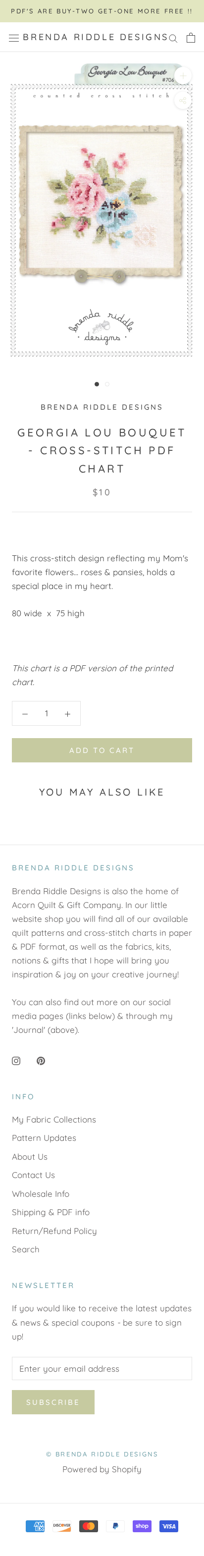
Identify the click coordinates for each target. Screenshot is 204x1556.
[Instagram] (16, 1060)
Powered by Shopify (102, 1469)
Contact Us (33, 1175)
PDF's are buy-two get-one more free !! (102, 11)
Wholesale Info (40, 1193)
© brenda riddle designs (102, 1454)
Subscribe (53, 1402)
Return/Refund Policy (54, 1231)
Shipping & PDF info (51, 1212)
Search (26, 1249)
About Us (30, 1156)
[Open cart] (191, 37)
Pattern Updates (44, 1137)
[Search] (173, 37)
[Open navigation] (14, 37)
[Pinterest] (41, 1060)
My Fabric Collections (54, 1119)
